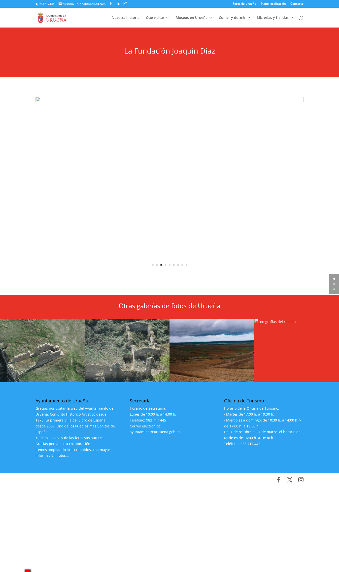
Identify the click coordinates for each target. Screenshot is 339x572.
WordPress (128, 480)
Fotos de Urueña (244, 4)
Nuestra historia (125, 18)
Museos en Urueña (191, 18)
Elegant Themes (72, 480)
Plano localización (273, 4)
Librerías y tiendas (273, 18)
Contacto (297, 4)
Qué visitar (155, 18)
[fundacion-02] (169, 274)
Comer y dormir (232, 18)
